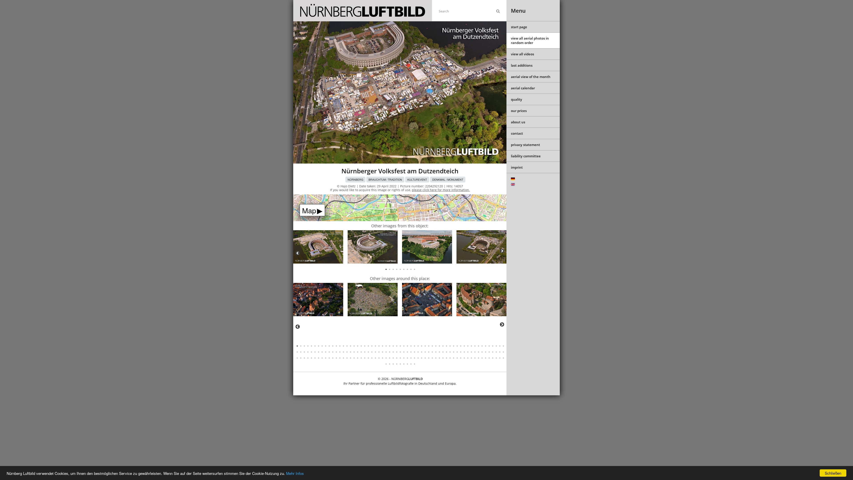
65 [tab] (315, 352)
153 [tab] (418, 358)
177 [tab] (503, 358)
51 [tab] (475, 346)
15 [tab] (347, 346)
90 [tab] (404, 352)
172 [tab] (485, 358)
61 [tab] (301, 352)
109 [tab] (471, 352)
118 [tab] (503, 352)
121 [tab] (304, 358)
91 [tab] (407, 352)
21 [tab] (368, 346)
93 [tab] (414, 352)
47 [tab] (460, 346)
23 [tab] (375, 346)
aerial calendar (523, 88)
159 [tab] (439, 358)
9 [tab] (414, 269)
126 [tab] (322, 358)
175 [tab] (496, 358)
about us (518, 122)
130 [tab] (336, 358)
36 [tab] (421, 346)
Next (502, 251)
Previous (297, 253)
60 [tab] (297, 352)
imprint (517, 167)
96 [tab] (425, 352)
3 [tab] (393, 269)
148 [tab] (400, 358)
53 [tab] (482, 346)
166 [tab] (464, 358)
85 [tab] (386, 352)
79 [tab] (365, 352)
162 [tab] (450, 358)
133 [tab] (347, 358)
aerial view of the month (530, 76)
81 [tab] (372, 352)
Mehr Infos (295, 473)
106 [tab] (460, 352)
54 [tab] (485, 346)
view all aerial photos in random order (530, 40)
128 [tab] (329, 358)
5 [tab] (400, 269)
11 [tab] (333, 346)
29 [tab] (397, 346)
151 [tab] (411, 358)
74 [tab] (347, 352)
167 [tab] (468, 358)
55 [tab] (489, 346)
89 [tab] (400, 352)
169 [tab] (475, 358)
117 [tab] (500, 352)
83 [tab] (379, 352)
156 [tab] (428, 358)
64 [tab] (311, 352)
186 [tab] (414, 364)
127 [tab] (325, 358)
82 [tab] (375, 352)
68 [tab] (325, 352)
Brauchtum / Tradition (385, 179)
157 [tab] (432, 358)
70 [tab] (333, 352)
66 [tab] (318, 352)
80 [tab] (368, 352)
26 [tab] (386, 346)
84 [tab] (382, 352)
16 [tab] (350, 346)
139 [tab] (368, 358)
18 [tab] (357, 346)
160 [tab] (443, 358)
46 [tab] (457, 346)
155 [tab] (425, 358)
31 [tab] (404, 346)
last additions (521, 65)
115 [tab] (492, 352)
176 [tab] (500, 358)
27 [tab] (389, 346)
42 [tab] (443, 346)
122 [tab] (308, 358)
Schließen (833, 473)
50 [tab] (471, 346)
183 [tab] (404, 364)
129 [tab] (333, 358)
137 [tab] (361, 358)
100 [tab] (439, 352)
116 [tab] (496, 352)
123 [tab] (311, 358)
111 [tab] (478, 352)
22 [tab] (372, 346)
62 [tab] (304, 352)
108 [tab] (468, 352)
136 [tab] (357, 358)
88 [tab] (397, 352)
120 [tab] (301, 358)
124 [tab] (315, 358)
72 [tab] (340, 352)
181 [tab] (397, 364)
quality (516, 99)
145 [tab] (389, 358)
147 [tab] (397, 358)
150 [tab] (407, 358)
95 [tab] (421, 352)
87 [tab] (393, 352)
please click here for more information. (441, 190)
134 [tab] (350, 358)
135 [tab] (354, 358)
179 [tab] (389, 364)
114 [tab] (489, 352)
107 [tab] (464, 352)
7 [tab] (407, 269)
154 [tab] (421, 358)
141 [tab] (375, 358)
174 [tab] (492, 358)
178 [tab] (386, 364)
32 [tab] (407, 346)
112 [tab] (482, 352)
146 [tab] (393, 358)
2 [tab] (389, 269)
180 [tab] (393, 364)
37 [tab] (425, 346)
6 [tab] (404, 269)
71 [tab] (336, 352)
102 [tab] (446, 352)
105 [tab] (457, 352)
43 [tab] (446, 346)
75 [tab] (350, 352)
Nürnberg (355, 179)
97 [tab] (428, 352)
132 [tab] (343, 358)
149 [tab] (404, 358)
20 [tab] (365, 346)
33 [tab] (411, 346)
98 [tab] (432, 352)
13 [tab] (340, 346)
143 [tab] (382, 358)
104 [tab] (453, 352)
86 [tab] (389, 352)
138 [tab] (365, 358)
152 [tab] (414, 358)
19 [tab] (361, 346)
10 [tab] (329, 346)
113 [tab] (485, 352)
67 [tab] (322, 352)
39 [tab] (432, 346)
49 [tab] (468, 346)
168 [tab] (471, 358)
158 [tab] (436, 358)
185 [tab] (411, 364)
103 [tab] (450, 352)
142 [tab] (379, 358)
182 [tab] (400, 364)
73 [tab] (343, 352)
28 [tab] (393, 346)
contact (517, 133)
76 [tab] (354, 352)
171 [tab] (482, 358)
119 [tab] (297, 358)
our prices (519, 110)
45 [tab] (453, 346)
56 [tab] (492, 346)
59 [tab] (503, 346)
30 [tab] (400, 346)
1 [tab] (386, 269)
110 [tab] (475, 352)
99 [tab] (436, 352)
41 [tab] (439, 346)
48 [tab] (464, 346)
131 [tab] (340, 358)
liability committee (526, 156)
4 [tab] (397, 269)
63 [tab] (308, 352)
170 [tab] (478, 358)
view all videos (522, 54)
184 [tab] (407, 364)
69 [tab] (329, 352)
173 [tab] (489, 358)
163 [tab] (453, 358)
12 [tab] (336, 346)
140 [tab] (372, 358)
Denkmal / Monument (447, 179)
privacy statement (525, 144)
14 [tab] (343, 346)
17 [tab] (354, 346)
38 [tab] (428, 346)
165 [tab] (460, 358)
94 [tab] (418, 352)
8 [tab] (411, 269)
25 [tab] (382, 346)
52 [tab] (478, 346)
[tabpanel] (318, 247)
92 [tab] (411, 352)
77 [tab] (357, 352)
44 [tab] (450, 346)
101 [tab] (443, 352)
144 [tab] (386, 358)
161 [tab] (446, 358)
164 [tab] (457, 358)
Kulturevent (417, 179)
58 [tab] (500, 346)
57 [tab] (496, 346)
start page (519, 27)
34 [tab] (414, 346)
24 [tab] (379, 346)
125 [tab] (318, 358)
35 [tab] (418, 346)
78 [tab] (361, 352)
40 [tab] (436, 346)
